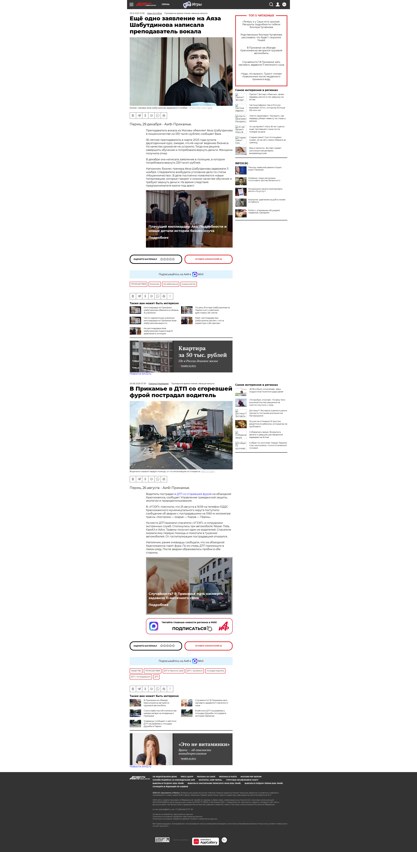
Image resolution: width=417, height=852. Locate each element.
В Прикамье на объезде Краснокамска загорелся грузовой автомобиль (261, 50)
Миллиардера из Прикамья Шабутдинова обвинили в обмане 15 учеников (161, 310)
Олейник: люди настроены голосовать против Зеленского (264, 179)
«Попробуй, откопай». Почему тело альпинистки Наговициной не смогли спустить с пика (267, 402)
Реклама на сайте (206, 777)
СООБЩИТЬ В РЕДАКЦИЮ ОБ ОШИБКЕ (170, 787)
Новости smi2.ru (140, 373)
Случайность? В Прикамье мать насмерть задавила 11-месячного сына (261, 63)
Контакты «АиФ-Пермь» (210, 780)
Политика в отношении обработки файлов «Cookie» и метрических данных (185, 819)
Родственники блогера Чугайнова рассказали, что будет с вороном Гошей (261, 37)
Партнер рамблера (180, 840)
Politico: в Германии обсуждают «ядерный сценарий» (264, 211)
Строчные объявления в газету (242, 780)
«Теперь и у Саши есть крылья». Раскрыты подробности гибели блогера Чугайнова (261, 24)
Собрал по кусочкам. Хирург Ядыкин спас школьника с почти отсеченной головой (268, 445)
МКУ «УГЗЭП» (208, 471)
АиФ (210, 108)
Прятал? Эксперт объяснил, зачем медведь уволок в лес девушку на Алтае (266, 97)
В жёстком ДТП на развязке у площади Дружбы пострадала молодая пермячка (210, 713)
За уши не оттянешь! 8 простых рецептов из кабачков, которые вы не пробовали (268, 424)
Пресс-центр (187, 777)
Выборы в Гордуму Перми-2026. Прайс (264, 783)
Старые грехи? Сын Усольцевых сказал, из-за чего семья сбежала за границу (267, 140)
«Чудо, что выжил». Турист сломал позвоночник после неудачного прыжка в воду (261, 76)
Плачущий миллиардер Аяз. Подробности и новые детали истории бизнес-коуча (188, 229)
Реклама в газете (228, 777)
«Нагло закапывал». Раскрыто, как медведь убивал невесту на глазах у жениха (267, 118)
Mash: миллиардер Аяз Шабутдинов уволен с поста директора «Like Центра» (209, 320)
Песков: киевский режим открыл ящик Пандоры (265, 168)
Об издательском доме (165, 777)
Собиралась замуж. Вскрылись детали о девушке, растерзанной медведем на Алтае (266, 434)
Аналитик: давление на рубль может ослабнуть (267, 201)
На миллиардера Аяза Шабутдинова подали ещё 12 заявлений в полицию (158, 331)
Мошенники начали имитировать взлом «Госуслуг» (265, 190)
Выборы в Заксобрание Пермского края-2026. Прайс (214, 783)
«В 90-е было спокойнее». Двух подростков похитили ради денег (266, 390)
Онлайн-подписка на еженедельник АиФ (174, 780)
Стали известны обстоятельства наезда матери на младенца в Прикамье (160, 713)
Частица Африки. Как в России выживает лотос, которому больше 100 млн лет (267, 107)
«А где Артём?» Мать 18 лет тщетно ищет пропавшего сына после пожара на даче (267, 129)
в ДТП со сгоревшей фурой (193, 494)
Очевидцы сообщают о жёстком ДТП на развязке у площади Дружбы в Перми (160, 723)
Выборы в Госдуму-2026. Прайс (168, 783)
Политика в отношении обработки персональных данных (177, 817)
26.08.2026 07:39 (138, 383)
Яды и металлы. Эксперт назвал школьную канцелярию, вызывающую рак (265, 150)
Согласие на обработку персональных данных (173, 814)
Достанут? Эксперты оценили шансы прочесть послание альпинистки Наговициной (268, 413)
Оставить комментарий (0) (208, 259)
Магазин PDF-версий (251, 777)
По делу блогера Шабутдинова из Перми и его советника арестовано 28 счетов (212, 310)
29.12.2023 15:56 (137, 13)
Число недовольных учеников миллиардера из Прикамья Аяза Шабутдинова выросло (160, 320)
